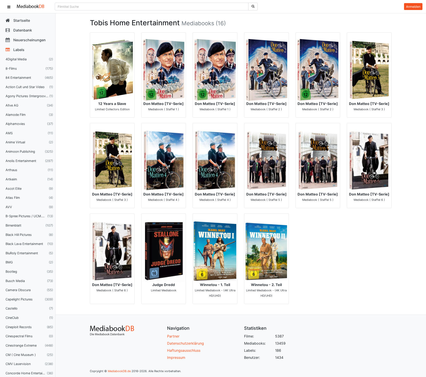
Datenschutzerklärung (185, 343)
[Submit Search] (253, 6)
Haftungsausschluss (183, 350)
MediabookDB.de (119, 371)
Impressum (176, 357)
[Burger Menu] (8, 6)
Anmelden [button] (413, 6)
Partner (173, 336)
